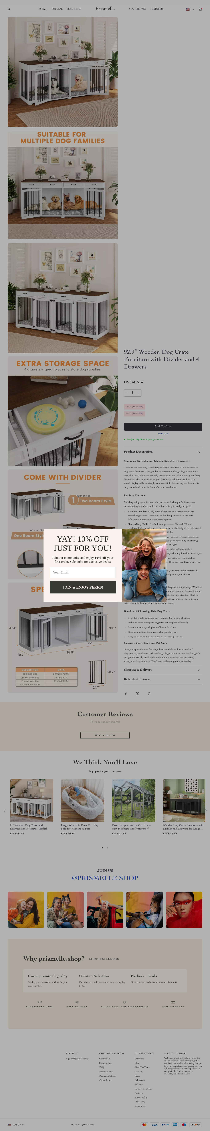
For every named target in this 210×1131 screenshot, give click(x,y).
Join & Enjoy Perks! (83, 587)
